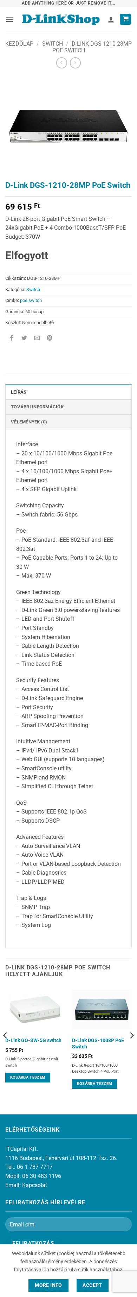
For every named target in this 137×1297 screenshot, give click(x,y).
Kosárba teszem (28, 1077)
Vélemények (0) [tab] (29, 421)
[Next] (131, 1049)
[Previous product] (75, 62)
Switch (52, 43)
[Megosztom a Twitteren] (24, 338)
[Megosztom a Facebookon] (12, 338)
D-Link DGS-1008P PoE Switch (98, 1043)
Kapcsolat (34, 1185)
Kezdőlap (19, 43)
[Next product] (61, 62)
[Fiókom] (111, 19)
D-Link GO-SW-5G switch (33, 1040)
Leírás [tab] (19, 392)
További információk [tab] (37, 406)
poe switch (31, 300)
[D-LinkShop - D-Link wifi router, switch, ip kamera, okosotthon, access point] (60, 19)
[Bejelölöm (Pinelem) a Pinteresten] (50, 338)
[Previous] (5, 1049)
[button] (9, 19)
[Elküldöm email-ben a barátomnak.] (37, 338)
